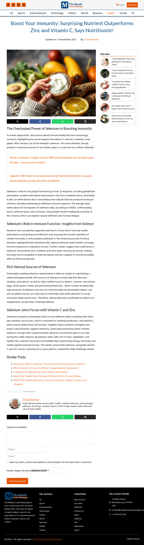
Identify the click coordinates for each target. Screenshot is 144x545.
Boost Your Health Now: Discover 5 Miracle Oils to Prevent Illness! (47, 376)
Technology (57, 13)
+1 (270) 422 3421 (119, 514)
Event (76, 515)
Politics (72, 13)
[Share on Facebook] (40, 121)
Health (111, 13)
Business (97, 13)
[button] (133, 13)
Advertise (78, 507)
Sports (21, 13)
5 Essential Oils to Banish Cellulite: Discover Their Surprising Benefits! (121, 84)
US (11, 13)
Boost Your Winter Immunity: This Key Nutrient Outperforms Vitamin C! (50, 363)
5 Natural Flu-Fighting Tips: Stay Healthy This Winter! (41, 372)
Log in (122, 5)
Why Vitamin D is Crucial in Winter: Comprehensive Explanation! (46, 368)
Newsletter (132, 5)
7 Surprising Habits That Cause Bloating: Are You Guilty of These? (123, 61)
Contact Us (79, 511)
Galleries (78, 518)
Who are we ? (80, 499)
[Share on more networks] (85, 121)
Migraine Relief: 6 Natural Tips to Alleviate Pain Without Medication (123, 96)
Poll (75, 522)
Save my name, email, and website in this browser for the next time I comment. (50, 462)
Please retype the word (28, 470)
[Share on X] (17, 121)
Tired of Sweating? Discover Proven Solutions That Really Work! (123, 73)
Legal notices (133, 538)
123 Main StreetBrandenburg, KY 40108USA (122, 502)
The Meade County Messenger (47, 539)
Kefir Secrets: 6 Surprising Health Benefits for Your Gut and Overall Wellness (122, 118)
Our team (78, 503)
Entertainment (38, 13)
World (84, 13)
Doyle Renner (92, 39)
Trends (123, 13)
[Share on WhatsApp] (62, 121)
